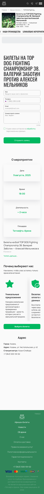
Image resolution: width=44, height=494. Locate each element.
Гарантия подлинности (22, 457)
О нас (22, 437)
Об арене (22, 432)
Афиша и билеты (22, 422)
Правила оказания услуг (22, 447)
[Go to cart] (36, 3)
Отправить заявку (22, 140)
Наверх (38, 413)
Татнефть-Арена (21, 23)
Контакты (22, 461)
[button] (6, 101)
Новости (22, 427)
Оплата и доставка (22, 442)
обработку (31, 128)
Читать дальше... (11, 256)
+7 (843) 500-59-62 (12, 354)
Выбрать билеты (22, 326)
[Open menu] (40, 3)
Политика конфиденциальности (22, 452)
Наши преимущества (12, 31)
